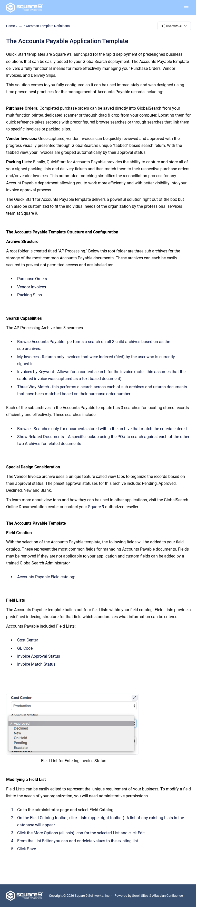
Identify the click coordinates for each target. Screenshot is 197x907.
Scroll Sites (140, 895)
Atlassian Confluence (167, 895)
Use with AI (174, 26)
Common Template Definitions (48, 26)
